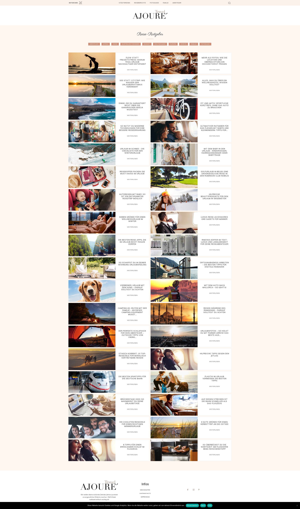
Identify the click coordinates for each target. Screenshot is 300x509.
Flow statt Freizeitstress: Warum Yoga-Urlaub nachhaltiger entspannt (132, 61)
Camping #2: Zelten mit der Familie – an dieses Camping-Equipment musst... (132, 311)
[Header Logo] (150, 14)
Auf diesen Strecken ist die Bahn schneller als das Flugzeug (214, 401)
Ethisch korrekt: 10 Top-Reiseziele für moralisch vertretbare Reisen (132, 355)
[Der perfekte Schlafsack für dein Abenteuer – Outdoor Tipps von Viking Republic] (91, 336)
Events (183, 44)
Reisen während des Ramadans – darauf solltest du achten (214, 310)
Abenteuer (94, 44)
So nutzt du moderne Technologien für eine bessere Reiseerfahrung (132, 128)
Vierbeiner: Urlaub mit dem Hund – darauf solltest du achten (132, 287)
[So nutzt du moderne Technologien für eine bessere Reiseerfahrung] (91, 131)
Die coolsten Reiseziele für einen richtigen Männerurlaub (132, 424)
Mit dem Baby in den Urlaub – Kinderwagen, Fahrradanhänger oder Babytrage (214, 152)
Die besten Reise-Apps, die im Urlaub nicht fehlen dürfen (132, 242)
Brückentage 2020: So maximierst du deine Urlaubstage (132, 401)
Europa (173, 44)
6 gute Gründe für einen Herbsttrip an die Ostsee (215, 423)
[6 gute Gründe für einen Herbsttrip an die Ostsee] (174, 427)
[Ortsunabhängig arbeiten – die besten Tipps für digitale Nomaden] (174, 268)
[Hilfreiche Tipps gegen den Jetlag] (174, 359)
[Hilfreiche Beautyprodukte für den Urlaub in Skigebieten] (174, 200)
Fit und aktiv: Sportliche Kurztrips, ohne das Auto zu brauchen (214, 105)
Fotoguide (205, 44)
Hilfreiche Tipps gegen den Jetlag (214, 354)
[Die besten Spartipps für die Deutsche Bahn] (91, 382)
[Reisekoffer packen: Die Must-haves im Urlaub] (91, 177)
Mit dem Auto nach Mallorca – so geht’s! (214, 286)
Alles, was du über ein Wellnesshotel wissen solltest (214, 82)
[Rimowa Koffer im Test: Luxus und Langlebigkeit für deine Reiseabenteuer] (174, 245)
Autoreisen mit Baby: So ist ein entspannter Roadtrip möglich (132, 196)
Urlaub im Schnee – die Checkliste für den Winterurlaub (132, 151)
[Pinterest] (199, 489)
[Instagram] (193, 489)
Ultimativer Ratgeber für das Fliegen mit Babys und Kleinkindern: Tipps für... (214, 128)
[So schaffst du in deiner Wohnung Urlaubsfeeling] (91, 268)
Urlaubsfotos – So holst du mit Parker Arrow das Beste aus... (215, 333)
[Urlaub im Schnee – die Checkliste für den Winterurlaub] (91, 154)
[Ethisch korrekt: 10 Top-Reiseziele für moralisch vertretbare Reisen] (91, 359)
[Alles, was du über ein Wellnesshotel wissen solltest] (174, 86)
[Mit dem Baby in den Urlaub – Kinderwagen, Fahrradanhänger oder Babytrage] (174, 154)
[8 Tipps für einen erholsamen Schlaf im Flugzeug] (91, 450)
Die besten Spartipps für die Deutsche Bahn (132, 377)
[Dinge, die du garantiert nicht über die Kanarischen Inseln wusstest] (91, 109)
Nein (203, 505)
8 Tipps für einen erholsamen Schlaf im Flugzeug (132, 447)
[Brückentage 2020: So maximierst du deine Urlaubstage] (91, 405)
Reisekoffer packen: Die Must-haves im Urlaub (132, 172)
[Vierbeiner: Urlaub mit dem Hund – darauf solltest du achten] (91, 291)
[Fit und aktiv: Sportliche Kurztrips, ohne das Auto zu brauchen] (174, 109)
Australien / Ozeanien (130, 44)
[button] (229, 3)
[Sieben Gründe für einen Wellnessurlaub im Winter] (91, 222)
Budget (147, 44)
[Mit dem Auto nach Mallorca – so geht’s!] (174, 291)
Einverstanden (192, 505)
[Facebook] (187, 489)
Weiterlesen (132, 70)
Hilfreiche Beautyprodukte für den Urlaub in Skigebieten (214, 196)
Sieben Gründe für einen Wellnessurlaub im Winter (132, 219)
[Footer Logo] (99, 485)
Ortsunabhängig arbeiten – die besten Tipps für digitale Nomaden (214, 264)
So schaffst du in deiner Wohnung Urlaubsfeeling (132, 263)
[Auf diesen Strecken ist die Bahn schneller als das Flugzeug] (174, 405)
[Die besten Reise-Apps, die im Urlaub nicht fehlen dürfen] (91, 245)
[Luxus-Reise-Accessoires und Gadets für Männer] (174, 222)
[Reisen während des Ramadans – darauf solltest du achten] (174, 313)
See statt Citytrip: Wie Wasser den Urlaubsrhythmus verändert (132, 83)
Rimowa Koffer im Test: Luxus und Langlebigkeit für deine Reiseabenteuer (214, 242)
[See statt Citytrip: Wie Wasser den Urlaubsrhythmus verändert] (91, 86)
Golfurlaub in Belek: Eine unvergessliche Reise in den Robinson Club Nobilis (214, 173)
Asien (115, 44)
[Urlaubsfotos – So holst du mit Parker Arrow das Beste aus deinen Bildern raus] (174, 336)
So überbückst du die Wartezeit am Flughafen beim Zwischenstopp (214, 447)
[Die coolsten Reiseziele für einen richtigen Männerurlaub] (91, 427)
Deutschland (160, 44)
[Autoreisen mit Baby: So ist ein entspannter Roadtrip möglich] (91, 200)
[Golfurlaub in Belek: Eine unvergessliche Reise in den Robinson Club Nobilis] (174, 177)
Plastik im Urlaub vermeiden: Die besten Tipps (214, 378)
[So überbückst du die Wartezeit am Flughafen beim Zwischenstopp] (174, 450)
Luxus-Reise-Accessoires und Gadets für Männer (214, 218)
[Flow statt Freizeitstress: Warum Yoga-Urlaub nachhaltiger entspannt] (91, 63)
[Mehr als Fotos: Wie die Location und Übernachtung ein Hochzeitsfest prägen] (174, 63)
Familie (194, 44)
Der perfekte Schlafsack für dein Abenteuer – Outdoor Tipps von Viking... (132, 334)
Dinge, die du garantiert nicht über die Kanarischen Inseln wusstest (132, 106)
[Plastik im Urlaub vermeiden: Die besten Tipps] (174, 382)
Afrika (105, 44)
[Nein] (297, 505)
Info (209, 505)
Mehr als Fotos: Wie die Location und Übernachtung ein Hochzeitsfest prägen (214, 61)
